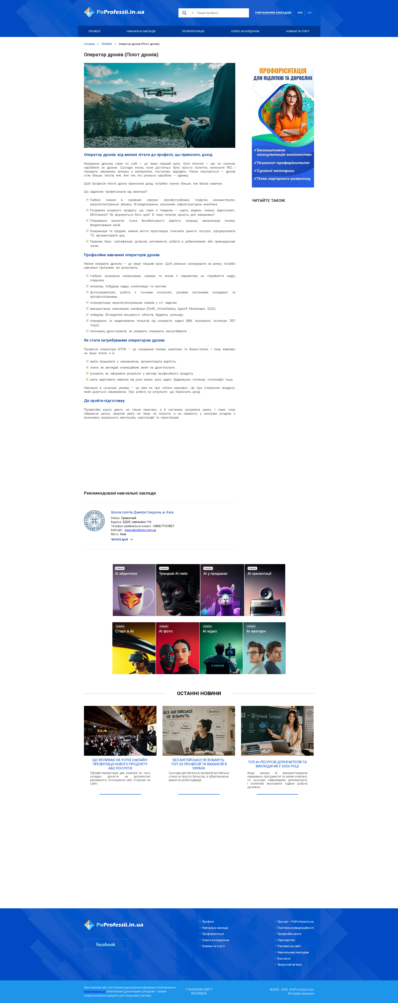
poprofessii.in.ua (95, 991)
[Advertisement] (159, 453)
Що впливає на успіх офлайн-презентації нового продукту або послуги (120, 764)
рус (300, 12)
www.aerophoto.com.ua (140, 530)
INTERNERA (199, 993)
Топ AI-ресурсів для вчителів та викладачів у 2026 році (277, 764)
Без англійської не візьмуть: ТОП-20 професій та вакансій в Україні (199, 764)
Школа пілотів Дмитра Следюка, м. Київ (142, 512)
